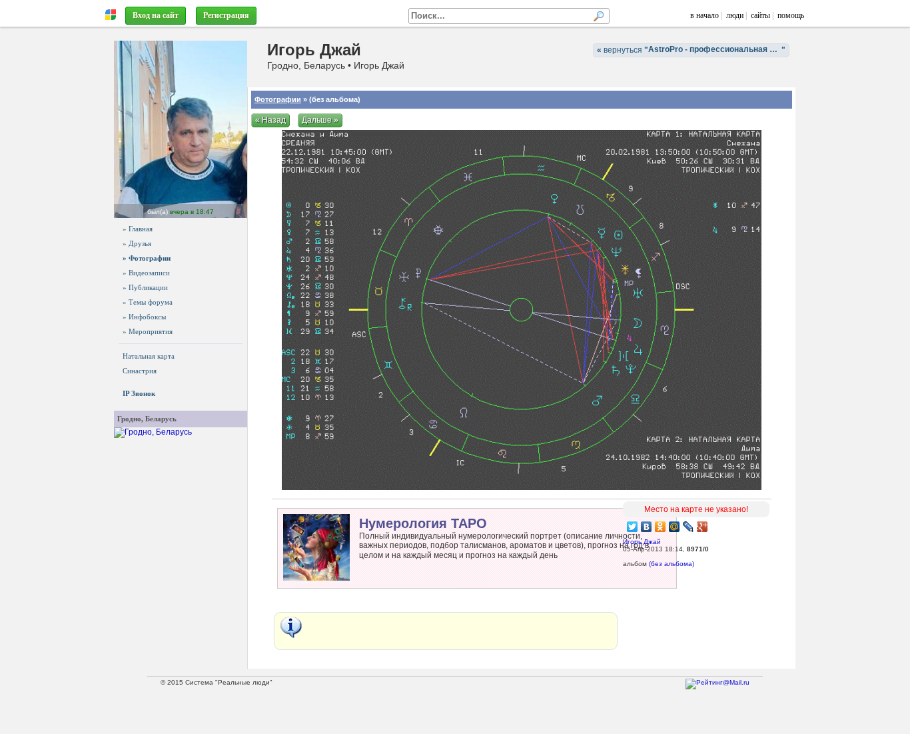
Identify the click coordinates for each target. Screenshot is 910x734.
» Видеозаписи (146, 273)
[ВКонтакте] (647, 526)
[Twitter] (633, 526)
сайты (760, 15)
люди (734, 15)
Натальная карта (149, 356)
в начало (704, 15)
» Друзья (137, 243)
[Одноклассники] (661, 526)
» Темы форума (148, 302)
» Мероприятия (148, 331)
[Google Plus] (702, 526)
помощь (790, 15)
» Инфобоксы (144, 317)
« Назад (270, 120)
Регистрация (226, 15)
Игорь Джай (642, 541)
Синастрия (140, 371)
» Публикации (145, 287)
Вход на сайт (156, 15)
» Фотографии (147, 258)
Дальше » (320, 120)
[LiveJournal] (688, 526)
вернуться (693, 50)
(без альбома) (671, 563)
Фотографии (277, 99)
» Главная (138, 229)
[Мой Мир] (675, 526)
